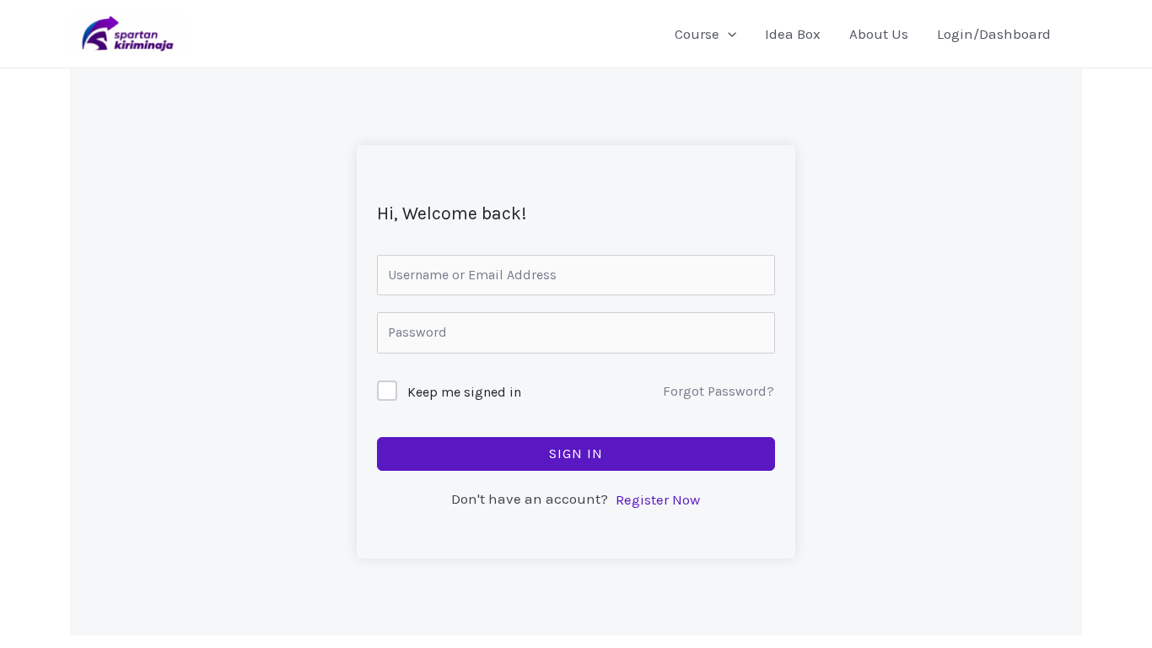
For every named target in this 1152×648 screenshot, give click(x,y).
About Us (878, 33)
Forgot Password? (718, 391)
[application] (727, 33)
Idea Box (793, 33)
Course (697, 33)
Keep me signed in (464, 392)
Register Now (658, 499)
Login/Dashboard (994, 33)
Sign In (576, 454)
